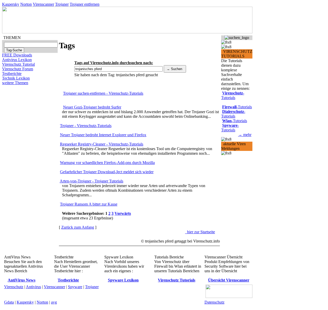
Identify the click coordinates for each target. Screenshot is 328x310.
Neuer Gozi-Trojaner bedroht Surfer (92, 107)
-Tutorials (232, 95)
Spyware (75, 287)
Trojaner (62, 4)
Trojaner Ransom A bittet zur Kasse (88, 204)
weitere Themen (15, 83)
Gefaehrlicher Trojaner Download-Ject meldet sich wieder (106, 172)
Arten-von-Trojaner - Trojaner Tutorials (91, 181)
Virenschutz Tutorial (18, 64)
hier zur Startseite (200, 232)
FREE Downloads (17, 55)
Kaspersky (10, 4)
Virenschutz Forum (17, 69)
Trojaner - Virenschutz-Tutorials (85, 125)
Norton (26, 4)
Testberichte (12, 73)
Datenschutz (214, 302)
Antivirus (33, 287)
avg (54, 302)
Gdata (9, 302)
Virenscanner (43, 4)
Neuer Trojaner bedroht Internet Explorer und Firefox (103, 135)
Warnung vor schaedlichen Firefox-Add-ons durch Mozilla (107, 162)
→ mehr (244, 134)
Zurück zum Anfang (77, 227)
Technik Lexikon (16, 78)
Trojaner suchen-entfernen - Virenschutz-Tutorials (103, 93)
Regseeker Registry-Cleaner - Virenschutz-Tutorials (101, 144)
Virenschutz (13, 287)
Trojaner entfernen (84, 4)
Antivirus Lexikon (17, 59)
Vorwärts (123, 213)
